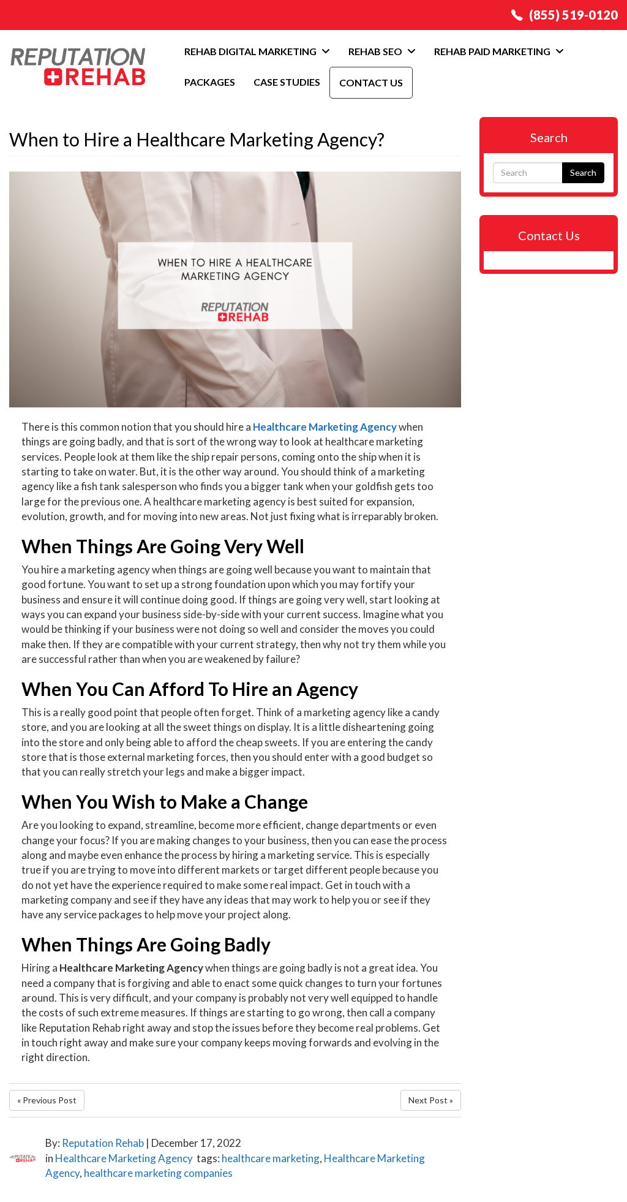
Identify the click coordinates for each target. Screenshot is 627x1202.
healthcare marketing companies (158, 1172)
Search (583, 172)
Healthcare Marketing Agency (124, 1158)
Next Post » (430, 1100)
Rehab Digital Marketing (251, 51)
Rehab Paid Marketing (493, 51)
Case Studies (286, 82)
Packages (209, 82)
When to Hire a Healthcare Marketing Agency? (197, 139)
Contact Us (371, 82)
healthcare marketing (271, 1158)
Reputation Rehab (103, 1142)
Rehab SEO (376, 51)
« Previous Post (47, 1100)
